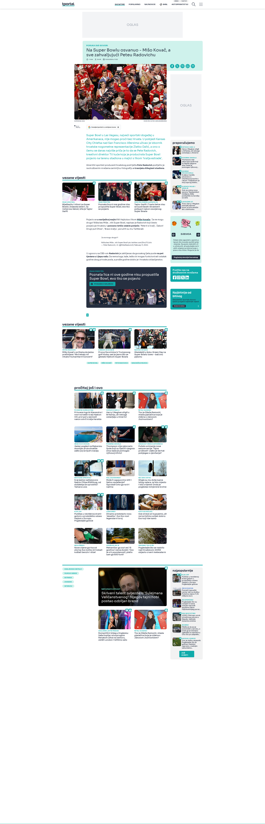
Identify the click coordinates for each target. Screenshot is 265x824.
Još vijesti (184, 654)
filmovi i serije (70, 573)
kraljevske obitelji (73, 569)
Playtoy (184, 1)
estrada (68, 577)
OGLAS (132, 25)
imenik (176, 1)
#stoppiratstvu (180, 4)
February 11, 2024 (141, 245)
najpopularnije (183, 570)
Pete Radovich (121, 363)
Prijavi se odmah (179, 306)
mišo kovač (106, 363)
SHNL (165, 4)
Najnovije (150, 4)
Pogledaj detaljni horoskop (186, 257)
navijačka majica (139, 363)
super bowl (93, 363)
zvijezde (68, 582)
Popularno (134, 4)
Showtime (120, 4)
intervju (68, 586)
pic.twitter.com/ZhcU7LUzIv (140, 242)
